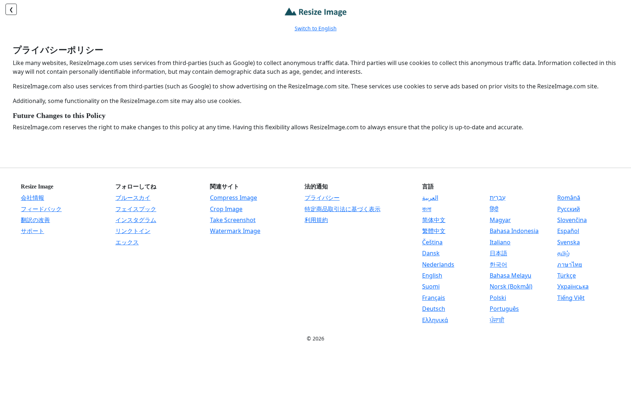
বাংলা (426, 209)
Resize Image (37, 186)
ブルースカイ (132, 198)
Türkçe (566, 275)
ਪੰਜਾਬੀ (497, 320)
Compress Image (233, 198)
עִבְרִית (497, 198)
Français (433, 298)
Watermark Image (235, 231)
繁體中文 (433, 231)
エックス (127, 242)
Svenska (568, 242)
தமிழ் (563, 253)
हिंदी (494, 209)
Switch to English (316, 28)
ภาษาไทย (569, 264)
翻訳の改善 (35, 220)
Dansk (431, 253)
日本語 (498, 253)
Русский (568, 209)
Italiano (500, 242)
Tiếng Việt (571, 298)
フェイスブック (135, 209)
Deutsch (433, 309)
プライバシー (322, 198)
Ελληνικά (435, 320)
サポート (32, 231)
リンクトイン (132, 231)
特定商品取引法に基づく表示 (342, 209)
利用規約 (316, 220)
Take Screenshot (233, 220)
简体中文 (433, 220)
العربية (430, 198)
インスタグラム (135, 220)
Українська (573, 286)
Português (504, 309)
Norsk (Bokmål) (511, 286)
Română (568, 198)
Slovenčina (572, 220)
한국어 (498, 264)
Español (568, 231)
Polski (498, 298)
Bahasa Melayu (510, 275)
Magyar (500, 220)
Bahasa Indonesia (514, 231)
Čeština (432, 242)
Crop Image (226, 209)
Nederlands (438, 264)
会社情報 (32, 198)
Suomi (431, 286)
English (432, 275)
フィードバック (41, 209)
